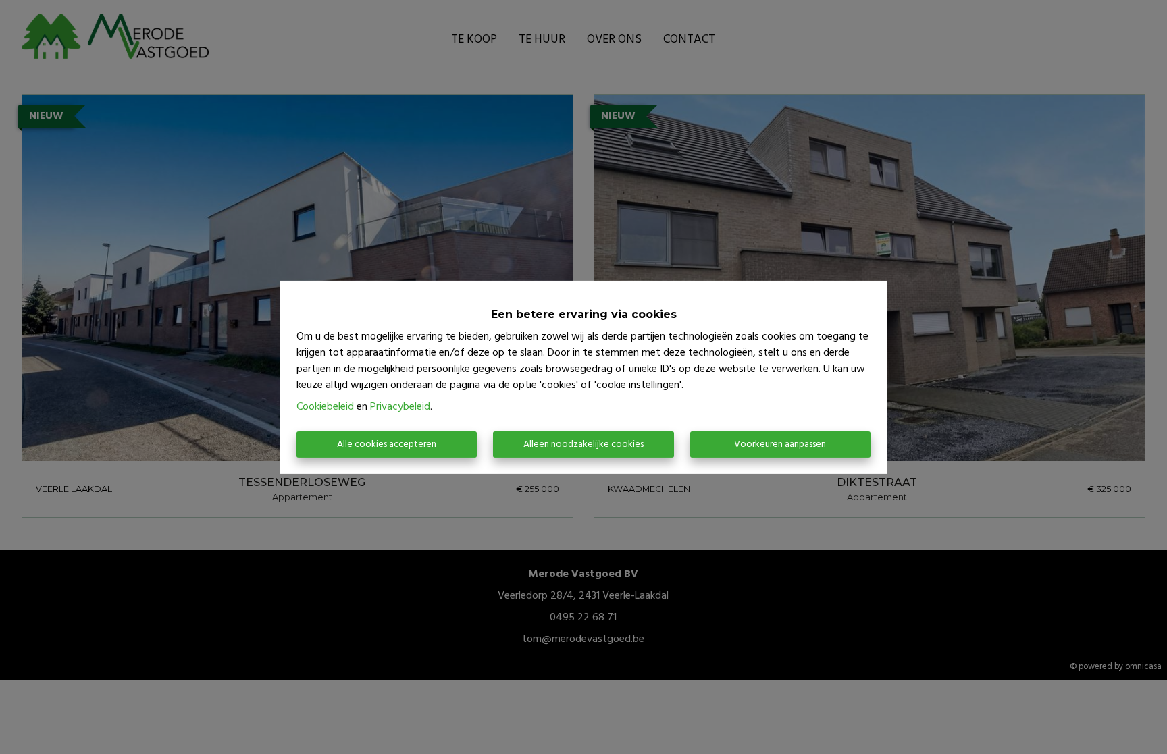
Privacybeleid (400, 407)
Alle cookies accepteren (386, 444)
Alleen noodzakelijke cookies (583, 444)
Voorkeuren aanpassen (780, 444)
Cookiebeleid (325, 407)
